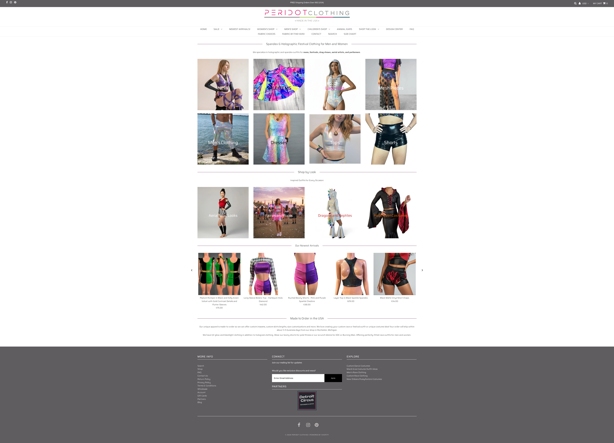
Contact (316, 34)
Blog (199, 402)
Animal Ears (344, 29)
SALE (216, 29)
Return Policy (203, 379)
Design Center (394, 29)
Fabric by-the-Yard (293, 34)
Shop (200, 369)
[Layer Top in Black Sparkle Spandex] (351, 274)
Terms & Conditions (206, 385)
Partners (201, 399)
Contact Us (202, 375)
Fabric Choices (266, 34)
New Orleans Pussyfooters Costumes (364, 379)
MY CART (600, 3)
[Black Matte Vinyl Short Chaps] (395, 274)
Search (332, 34)
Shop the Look (367, 29)
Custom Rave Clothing (357, 375)
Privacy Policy (204, 382)
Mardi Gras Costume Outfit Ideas (362, 369)
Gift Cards (202, 395)
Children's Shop (317, 29)
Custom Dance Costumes (358, 366)
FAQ (412, 29)
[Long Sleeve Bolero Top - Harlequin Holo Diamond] (263, 274)
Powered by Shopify (319, 435)
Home (203, 29)
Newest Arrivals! (239, 29)
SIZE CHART (350, 34)
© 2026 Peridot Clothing (296, 435)
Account (201, 392)
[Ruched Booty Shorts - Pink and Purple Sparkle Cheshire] (307, 274)
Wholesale (202, 389)
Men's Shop (291, 29)
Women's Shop (265, 29)
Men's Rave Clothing (356, 372)
